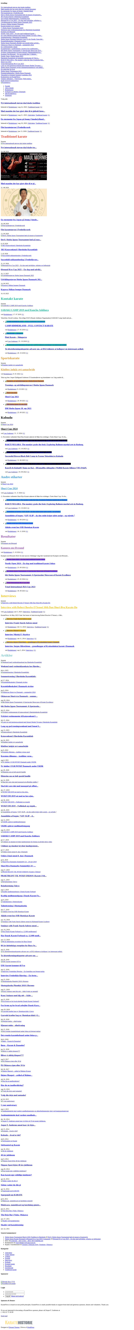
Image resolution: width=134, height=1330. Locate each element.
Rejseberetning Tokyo (10, 886)
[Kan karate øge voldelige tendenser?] (13, 1171)
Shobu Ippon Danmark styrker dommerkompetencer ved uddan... (22, 67)
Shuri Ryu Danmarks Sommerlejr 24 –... (18, 866)
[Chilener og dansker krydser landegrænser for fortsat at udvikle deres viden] (26, 842)
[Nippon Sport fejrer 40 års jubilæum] (13, 1161)
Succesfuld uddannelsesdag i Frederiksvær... (20, 259)
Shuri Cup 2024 (9, 429)
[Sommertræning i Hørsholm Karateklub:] (15, 672)
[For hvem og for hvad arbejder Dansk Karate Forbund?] (20, 1001)
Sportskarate (9, 1268)
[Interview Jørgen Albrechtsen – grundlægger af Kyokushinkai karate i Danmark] (32, 642)
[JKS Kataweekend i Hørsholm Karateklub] (15, 245)
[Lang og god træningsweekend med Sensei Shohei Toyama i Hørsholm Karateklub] (29, 722)
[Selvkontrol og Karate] (9, 1141)
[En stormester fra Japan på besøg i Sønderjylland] (24, 215)
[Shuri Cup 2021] (11, 393)
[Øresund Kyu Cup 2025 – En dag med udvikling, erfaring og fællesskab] (25, 265)
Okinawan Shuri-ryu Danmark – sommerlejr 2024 (17, 45)
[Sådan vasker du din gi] (9, 1181)
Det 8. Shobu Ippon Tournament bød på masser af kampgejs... (21, 15)
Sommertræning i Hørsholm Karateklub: (14, 37)
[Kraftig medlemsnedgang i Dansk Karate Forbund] (18, 892)
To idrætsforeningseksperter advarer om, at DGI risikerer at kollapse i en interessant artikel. (44, 349)
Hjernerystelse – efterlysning (13, 1025)
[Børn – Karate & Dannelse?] (11, 1041)
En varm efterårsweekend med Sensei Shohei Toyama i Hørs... (21, 35)
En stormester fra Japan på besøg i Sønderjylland (17, 11)
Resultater (8, 1266)
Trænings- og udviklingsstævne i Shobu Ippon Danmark (29, 385)
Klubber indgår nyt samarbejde (18, 369)
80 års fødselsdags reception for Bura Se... (19, 945)
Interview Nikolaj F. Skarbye (17, 634)
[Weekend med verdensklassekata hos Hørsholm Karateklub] (21, 662)
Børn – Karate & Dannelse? (13, 1045)
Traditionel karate (33, 107)
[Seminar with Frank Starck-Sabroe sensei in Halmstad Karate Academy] (25, 922)
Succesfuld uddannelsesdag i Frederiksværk (15, 18)
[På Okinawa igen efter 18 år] (11, 1061)
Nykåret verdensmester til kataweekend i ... (19, 716)
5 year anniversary (9, 1105)
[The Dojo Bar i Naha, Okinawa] (12, 1211)
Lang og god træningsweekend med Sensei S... (21, 726)
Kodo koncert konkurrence (10, 80)
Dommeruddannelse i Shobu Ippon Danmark (16, 73)
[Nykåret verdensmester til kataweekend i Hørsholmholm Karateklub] (24, 712)
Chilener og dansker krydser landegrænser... (20, 846)
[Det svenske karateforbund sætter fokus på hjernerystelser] (21, 1031)
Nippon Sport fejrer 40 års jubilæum (16, 1165)
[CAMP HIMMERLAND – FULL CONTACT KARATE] (25, 321)
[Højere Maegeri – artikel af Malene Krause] (16, 1071)
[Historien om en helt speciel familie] (13, 772)
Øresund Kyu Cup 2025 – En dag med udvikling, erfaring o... (21, 20)
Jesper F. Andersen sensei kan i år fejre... (18, 1125)
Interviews (26, 612)
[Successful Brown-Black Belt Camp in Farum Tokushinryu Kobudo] (28, 452)
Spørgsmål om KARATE (11, 1195)
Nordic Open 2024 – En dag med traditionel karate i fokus (30, 563)
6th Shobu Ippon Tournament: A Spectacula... (21, 706)
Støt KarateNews (10, 93)
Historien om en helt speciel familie (15, 776)
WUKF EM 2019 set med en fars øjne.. (17, 796)
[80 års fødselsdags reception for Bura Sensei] (16, 941)
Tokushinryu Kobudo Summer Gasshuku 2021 (16, 75)
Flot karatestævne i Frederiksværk (12, 13)
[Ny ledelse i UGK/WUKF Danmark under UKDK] (18, 762)
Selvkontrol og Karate (10, 1145)
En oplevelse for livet (8, 69)
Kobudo (7, 1262)
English (7, 1258)
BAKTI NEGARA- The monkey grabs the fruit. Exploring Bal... (22, 60)
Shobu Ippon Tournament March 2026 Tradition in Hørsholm (25, 1237)
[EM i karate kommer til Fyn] (11, 961)
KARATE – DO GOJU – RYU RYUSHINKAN (26, 1241)
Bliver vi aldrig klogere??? (12, 1055)
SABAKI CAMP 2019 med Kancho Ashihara (25, 310)
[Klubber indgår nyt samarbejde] (12, 365)
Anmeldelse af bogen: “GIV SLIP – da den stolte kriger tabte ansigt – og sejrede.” (40, 515)
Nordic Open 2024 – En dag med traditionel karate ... (18, 33)
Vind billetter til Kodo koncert (25, 1243)
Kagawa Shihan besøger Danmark (12, 24)
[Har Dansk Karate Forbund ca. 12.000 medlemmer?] (19, 931)
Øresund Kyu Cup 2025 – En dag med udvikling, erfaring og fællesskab (77, 1239)
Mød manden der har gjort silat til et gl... (18, 183)
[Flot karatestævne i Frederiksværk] (13, 225)
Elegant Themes (14, 1327)
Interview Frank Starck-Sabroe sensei (21, 623)
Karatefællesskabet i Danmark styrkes (13, 41)
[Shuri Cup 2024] (7, 424)
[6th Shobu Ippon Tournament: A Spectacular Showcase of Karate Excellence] (31, 571)
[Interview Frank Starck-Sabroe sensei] (18, 619)
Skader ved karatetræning (12, 1225)
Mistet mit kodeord (17, 1296)
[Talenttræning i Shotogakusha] (11, 902)
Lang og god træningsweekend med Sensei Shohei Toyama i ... (22, 65)
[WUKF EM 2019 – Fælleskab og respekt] (15, 802)
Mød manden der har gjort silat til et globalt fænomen (18, 9)
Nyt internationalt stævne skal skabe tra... (19, 147)
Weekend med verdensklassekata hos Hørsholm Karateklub (20, 30)
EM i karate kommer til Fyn (13, 965)
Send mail (4, 1316)
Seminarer (8, 95)
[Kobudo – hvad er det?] (9, 1131)
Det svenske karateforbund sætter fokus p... (19, 1035)
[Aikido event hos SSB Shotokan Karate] (19, 523)
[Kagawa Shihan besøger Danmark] (13, 285)
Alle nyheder (9, 88)
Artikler (7, 1256)
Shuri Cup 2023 (6, 62)
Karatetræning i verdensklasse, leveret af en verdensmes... (20, 49)
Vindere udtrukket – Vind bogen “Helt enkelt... (16, 79)
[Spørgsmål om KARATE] (10, 1191)
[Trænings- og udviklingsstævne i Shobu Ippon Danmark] (24, 381)
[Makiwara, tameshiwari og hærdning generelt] (16, 1201)
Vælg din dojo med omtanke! (13, 1095)
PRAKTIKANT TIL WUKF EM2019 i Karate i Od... (23, 876)
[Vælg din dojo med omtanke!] (11, 1091)
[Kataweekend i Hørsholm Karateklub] (14, 732)
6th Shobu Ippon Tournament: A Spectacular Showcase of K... (21, 50)
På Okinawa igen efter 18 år (13, 1065)
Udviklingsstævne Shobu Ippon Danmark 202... (21, 279)
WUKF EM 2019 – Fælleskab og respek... (19, 806)
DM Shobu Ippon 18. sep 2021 (18, 408)
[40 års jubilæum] (7, 1151)
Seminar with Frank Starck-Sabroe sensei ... (20, 926)
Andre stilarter (9, 1255)
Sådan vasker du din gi (11, 1185)
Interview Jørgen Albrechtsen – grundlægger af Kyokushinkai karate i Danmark (39, 646)
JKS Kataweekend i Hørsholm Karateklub (15, 17)
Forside (7, 86)
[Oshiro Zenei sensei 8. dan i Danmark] (14, 852)
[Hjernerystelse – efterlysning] (11, 1021)
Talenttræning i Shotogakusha (14, 906)
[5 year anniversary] (8, 1101)
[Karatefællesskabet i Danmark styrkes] (14, 682)
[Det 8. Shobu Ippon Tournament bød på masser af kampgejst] (22, 235)
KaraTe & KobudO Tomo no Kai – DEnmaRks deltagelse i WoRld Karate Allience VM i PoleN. (46, 468)
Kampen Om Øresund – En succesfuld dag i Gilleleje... (19, 54)
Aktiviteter (31, 115)
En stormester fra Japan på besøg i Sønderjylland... (23, 119)
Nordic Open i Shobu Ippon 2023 (12, 56)
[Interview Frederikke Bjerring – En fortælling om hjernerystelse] (22, 971)
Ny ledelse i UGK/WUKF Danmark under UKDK (22, 766)
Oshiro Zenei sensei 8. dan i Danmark (17, 856)
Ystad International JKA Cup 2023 (12, 64)
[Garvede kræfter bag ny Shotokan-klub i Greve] (17, 1011)
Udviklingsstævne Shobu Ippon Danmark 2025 (16, 22)
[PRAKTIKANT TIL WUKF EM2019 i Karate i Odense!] (21, 872)
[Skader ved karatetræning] (10, 1221)
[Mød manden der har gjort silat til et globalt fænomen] (24, 179)
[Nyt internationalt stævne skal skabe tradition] (16, 143)
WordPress (30, 1327)
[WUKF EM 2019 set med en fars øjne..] (15, 792)
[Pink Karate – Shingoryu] (14, 333)
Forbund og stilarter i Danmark (15, 92)
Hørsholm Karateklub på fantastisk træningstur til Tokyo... (20, 58)
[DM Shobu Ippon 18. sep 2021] (16, 404)
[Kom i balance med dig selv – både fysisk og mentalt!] (19, 991)
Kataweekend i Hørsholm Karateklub (17, 736)
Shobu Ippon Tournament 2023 (11, 71)
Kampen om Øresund (8, 32)
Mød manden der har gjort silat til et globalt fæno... (23, 111)
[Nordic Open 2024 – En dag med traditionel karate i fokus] (25, 559)
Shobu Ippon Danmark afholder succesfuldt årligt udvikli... (20, 43)
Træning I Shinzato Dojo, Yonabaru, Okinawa (37, 1244)
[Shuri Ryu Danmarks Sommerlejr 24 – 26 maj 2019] (19, 862)
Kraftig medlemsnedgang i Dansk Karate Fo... (21, 896)
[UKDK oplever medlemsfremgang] (13, 822)
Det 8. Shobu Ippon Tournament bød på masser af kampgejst (68, 1237)
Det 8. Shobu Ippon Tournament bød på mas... (21, 240)
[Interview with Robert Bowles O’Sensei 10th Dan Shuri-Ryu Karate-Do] (25, 603)
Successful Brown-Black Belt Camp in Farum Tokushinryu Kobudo (34, 456)
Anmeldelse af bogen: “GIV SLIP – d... (17, 816)
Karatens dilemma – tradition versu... (17, 756)
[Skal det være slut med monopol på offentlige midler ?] (19, 782)
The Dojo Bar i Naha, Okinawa (14, 1215)
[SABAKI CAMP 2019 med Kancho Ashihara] (17, 305)
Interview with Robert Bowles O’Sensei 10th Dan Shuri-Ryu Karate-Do (39, 607)
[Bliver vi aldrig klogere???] (10, 1051)
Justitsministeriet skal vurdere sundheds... (19, 1115)
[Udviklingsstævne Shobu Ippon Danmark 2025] (17, 275)
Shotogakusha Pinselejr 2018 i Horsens (17, 985)
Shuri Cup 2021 (12, 397)
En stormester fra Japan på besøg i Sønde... (19, 220)
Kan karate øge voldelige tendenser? (16, 1175)
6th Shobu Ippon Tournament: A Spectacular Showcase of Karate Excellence (38, 575)
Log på (8, 1296)
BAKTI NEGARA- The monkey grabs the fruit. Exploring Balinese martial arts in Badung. (44, 444)
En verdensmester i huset (9, 47)
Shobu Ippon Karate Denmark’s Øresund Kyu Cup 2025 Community (28, 1239)
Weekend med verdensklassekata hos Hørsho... (21, 666)
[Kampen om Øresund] (9, 543)
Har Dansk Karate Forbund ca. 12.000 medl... (21, 936)
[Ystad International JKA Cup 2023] (17, 583)
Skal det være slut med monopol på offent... (19, 786)
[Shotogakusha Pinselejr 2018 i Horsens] (14, 981)
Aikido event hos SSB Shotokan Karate (22, 527)
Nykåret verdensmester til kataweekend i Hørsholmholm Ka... (21, 52)
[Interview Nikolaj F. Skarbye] (15, 630)
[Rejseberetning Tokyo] (9, 882)
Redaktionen (9, 90)
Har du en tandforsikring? (12, 1085)
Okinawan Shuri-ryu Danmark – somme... (19, 696)
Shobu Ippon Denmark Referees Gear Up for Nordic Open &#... (22, 39)
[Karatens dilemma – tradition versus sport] (15, 752)
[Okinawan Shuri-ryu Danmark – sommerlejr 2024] (18, 692)
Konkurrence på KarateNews (10, 77)
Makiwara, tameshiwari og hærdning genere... (21, 1205)
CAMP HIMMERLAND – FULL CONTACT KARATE (29, 326)
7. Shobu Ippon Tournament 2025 (12, 28)
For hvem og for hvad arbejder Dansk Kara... (20, 1005)
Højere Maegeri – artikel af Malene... (16, 1075)
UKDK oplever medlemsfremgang (15, 826)
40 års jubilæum (8, 1155)
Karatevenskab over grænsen (10, 26)
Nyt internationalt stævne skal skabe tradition (15, 7)
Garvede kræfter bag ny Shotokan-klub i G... (20, 1015)
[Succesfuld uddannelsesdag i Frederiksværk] (16, 255)
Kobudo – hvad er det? (11, 1135)
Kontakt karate (10, 1264)
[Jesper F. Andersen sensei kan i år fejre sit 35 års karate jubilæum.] (23, 1121)
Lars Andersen (12, 341)
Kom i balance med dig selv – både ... (17, 995)
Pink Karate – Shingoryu (16, 337)
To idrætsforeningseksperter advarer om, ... (19, 955)
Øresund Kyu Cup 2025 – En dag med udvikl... (21, 269)
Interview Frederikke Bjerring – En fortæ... (19, 975)
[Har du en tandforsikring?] (10, 1081)
